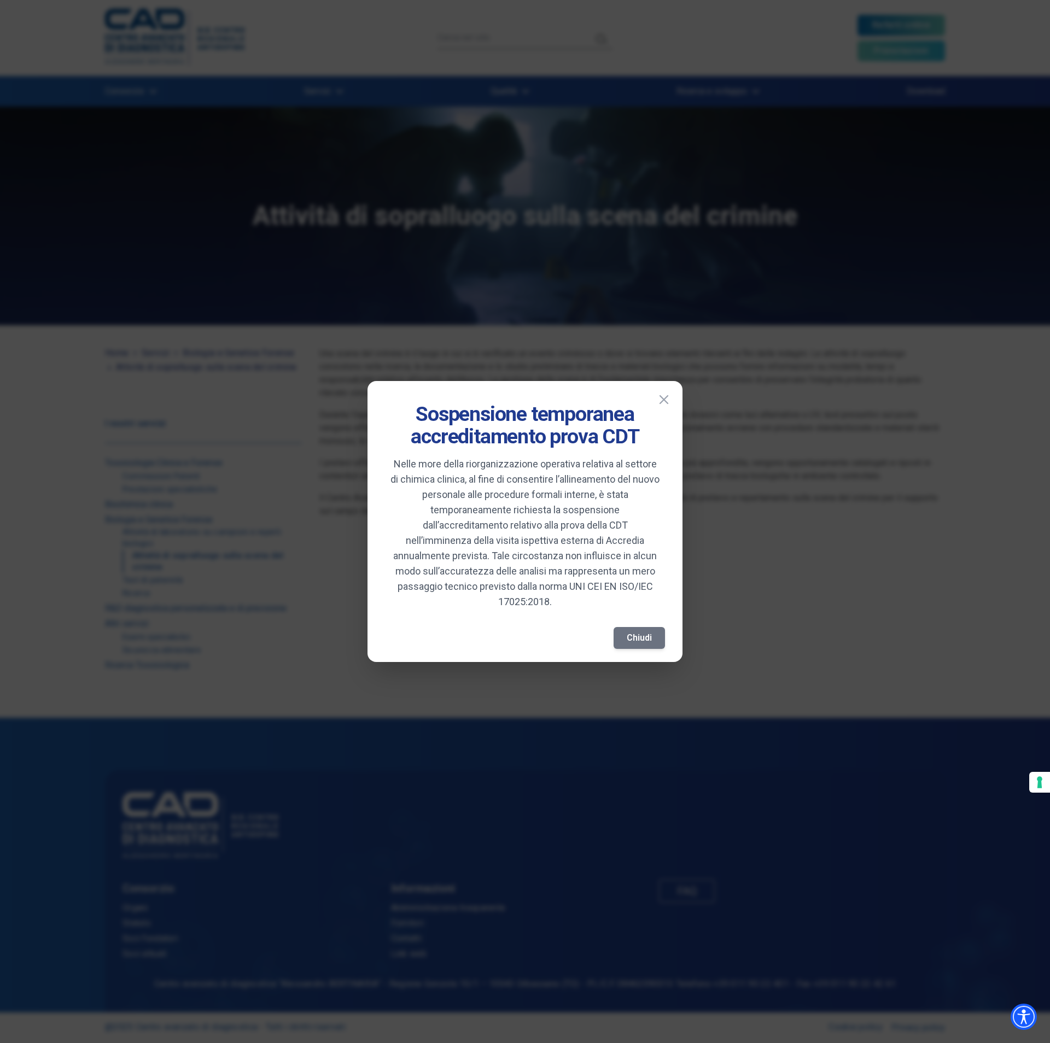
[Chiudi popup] (664, 399)
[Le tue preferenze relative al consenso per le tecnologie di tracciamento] (1039, 782)
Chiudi (639, 637)
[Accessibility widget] (1024, 1017)
